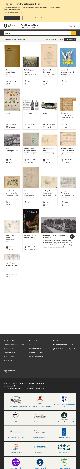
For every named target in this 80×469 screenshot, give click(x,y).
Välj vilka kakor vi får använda (33, 18)
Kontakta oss (32, 344)
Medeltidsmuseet (8, 352)
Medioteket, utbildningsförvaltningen (14, 344)
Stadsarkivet (7, 360)
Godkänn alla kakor (12, 18)
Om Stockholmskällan (35, 348)
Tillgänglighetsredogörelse (36, 352)
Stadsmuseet (7, 348)
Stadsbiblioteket (8, 356)
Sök (74, 33)
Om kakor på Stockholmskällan (12, 12)
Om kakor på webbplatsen (36, 356)
